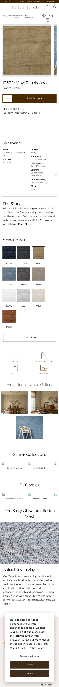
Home (4, 16)
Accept (29, 664)
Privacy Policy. (35, 648)
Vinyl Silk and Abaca (14, 468)
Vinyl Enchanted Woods (14, 498)
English (49, 685)
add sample (34, 98)
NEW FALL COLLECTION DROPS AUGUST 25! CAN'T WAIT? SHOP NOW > (29, 1)
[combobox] (47, 685)
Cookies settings (29, 655)
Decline (29, 673)
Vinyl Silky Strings (40, 498)
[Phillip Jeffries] (25, 7)
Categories (10, 16)
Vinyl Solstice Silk (40, 468)
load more (29, 337)
